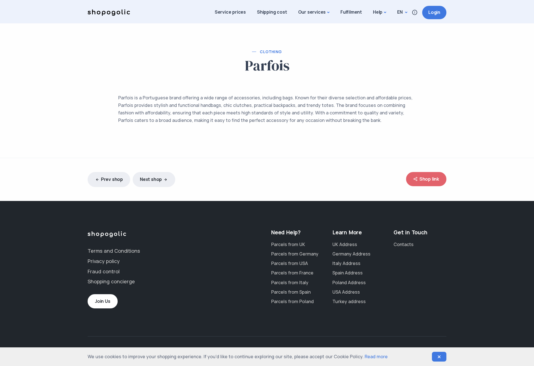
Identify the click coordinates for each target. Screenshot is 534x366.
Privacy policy (104, 261)
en (400, 12)
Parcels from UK (288, 244)
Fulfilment (351, 12)
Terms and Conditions (114, 250)
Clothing (271, 51)
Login (434, 12)
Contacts (404, 244)
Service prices (230, 12)
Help (377, 12)
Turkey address (349, 301)
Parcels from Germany (294, 254)
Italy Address (346, 263)
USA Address (346, 292)
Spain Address (347, 273)
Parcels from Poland (292, 301)
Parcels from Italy (289, 282)
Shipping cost (272, 12)
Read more (376, 356)
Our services (312, 12)
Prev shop (112, 179)
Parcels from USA (289, 263)
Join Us (102, 301)
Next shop (151, 179)
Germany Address (351, 254)
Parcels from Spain (291, 292)
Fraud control (104, 271)
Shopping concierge (111, 281)
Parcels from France (292, 273)
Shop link (429, 179)
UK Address (344, 244)
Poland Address (349, 282)
